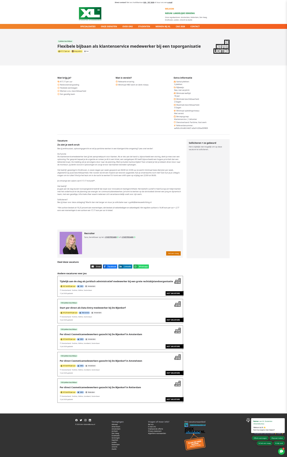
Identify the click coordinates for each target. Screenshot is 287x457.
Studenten (144, 26)
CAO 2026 (180, 26)
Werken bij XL (162, 26)
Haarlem (115, 440)
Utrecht (114, 447)
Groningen (116, 438)
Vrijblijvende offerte (155, 429)
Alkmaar (115, 424)
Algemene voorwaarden (157, 433)
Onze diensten (109, 26)
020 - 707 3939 (148, 2)
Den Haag (115, 433)
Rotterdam (116, 444)
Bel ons (151, 424)
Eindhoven (116, 436)
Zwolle (114, 449)
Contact (195, 26)
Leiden (114, 442)
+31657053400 (110, 237)
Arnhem (115, 431)
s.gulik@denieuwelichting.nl (140, 202)
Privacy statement (154, 431)
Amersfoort (116, 427)
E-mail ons (152, 427)
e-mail (169, 2)
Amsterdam (116, 429)
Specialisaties (88, 26)
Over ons (127, 26)
